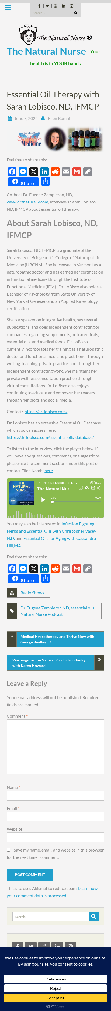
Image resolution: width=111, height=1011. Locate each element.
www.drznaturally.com (27, 201)
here (48, 470)
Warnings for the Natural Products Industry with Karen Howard (48, 663)
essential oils (82, 607)
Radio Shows (32, 592)
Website (14, 828)
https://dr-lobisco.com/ (46, 411)
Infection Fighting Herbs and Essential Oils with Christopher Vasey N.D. (51, 531)
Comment (17, 715)
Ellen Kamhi (59, 118)
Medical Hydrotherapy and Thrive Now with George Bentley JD (57, 639)
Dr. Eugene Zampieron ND (44, 607)
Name (13, 787)
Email (13, 808)
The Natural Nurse (46, 51)
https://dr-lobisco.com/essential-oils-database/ (50, 437)
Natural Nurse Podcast (41, 614)
